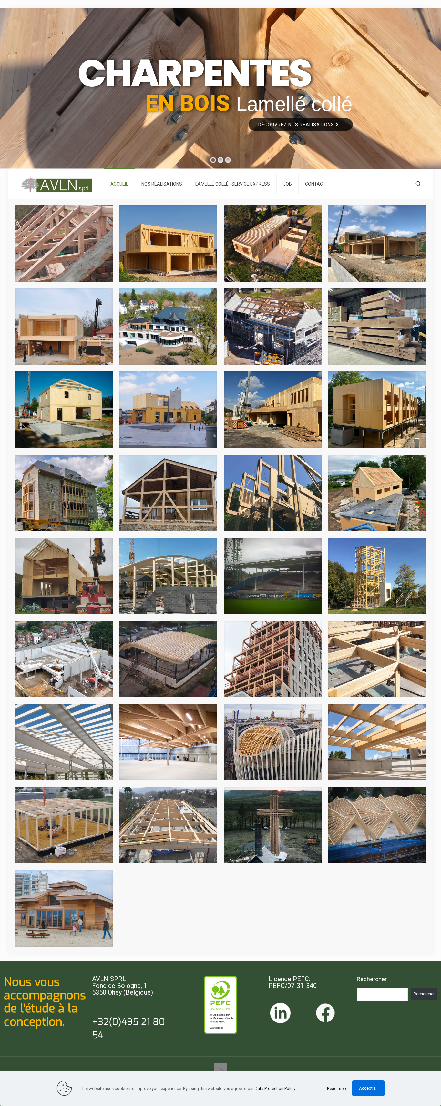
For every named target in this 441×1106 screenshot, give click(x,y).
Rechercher (372, 979)
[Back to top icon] (220, 1070)
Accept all (368, 1088)
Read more (337, 1088)
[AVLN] (56, 183)
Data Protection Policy (275, 1088)
